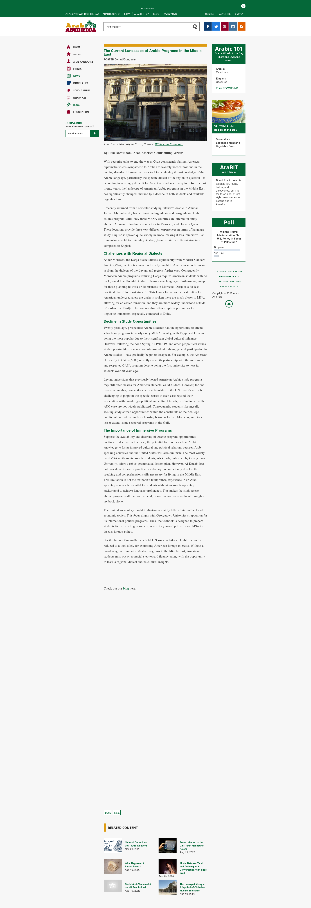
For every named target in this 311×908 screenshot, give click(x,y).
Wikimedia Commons (169, 144)
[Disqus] (155, 661)
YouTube (225, 24)
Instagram (233, 24)
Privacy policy (229, 286)
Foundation (170, 13)
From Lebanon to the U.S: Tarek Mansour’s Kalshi (192, 845)
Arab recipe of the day (116, 13)
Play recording (227, 88)
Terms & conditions (229, 281)
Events (77, 68)
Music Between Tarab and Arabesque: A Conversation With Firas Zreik (193, 868)
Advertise (225, 13)
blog (126, 588)
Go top (227, 303)
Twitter (216, 24)
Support (240, 13)
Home (76, 47)
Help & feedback (229, 276)
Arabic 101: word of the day (82, 13)
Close (243, 5)
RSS (240, 24)
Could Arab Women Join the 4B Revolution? (138, 885)
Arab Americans (83, 61)
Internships (80, 83)
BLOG (76, 104)
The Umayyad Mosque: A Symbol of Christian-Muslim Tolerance (192, 887)
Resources (79, 97)
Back (108, 812)
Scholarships (81, 90)
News (76, 76)
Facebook (208, 24)
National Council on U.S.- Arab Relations (136, 844)
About (77, 54)
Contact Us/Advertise (229, 271)
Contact (210, 13)
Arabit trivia (141, 13)
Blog (156, 13)
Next (117, 812)
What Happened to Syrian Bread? (135, 864)
